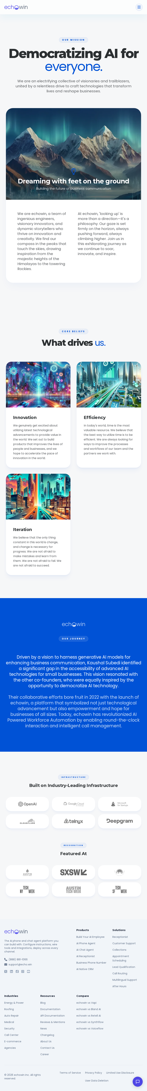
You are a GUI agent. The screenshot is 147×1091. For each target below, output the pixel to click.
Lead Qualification (123, 967)
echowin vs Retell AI (88, 1015)
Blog (43, 1003)
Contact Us (47, 1048)
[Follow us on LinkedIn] (11, 971)
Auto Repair (11, 1015)
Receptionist (120, 937)
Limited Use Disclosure (120, 1073)
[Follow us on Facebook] (17, 971)
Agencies (10, 1048)
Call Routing (119, 973)
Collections (119, 950)
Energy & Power (14, 1003)
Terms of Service (70, 1073)
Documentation (50, 1009)
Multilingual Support (124, 980)
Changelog (47, 1035)
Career (44, 1054)
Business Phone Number (91, 962)
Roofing (9, 1009)
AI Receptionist (85, 956)
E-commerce (12, 1041)
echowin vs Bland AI (88, 1009)
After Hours (119, 986)
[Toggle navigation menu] (139, 7)
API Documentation (52, 1015)
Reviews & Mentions (52, 1022)
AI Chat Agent (85, 950)
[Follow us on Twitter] (5, 971)
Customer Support (124, 943)
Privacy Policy (93, 1073)
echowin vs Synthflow (89, 1022)
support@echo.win (20, 964)
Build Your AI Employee (90, 937)
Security (9, 1028)
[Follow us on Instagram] (22, 971)
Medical (9, 1022)
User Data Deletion (96, 1080)
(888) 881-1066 (18, 959)
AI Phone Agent (85, 943)
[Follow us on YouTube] (28, 971)
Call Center (11, 1035)
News (43, 1028)
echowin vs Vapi (86, 1003)
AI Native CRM (84, 969)
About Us (45, 1041)
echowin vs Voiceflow (89, 1028)
